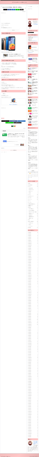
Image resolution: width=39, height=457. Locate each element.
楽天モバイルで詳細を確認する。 (13, 104)
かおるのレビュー (30, 52)
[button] (22, 9)
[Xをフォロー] (12, 126)
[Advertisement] (13, 17)
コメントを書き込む (13, 150)
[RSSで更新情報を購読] (14, 126)
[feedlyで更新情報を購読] (13, 126)
